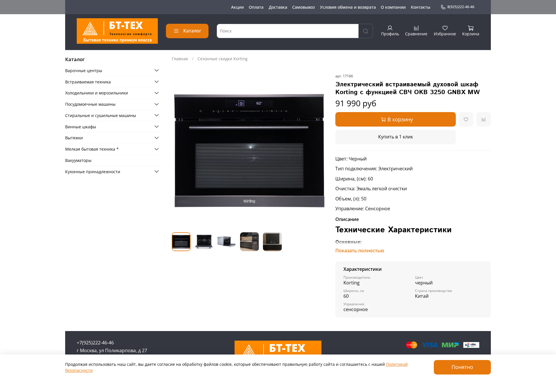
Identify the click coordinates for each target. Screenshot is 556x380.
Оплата (256, 7)
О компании (393, 7)
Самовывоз (303, 7)
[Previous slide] (180, 151)
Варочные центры (83, 70)
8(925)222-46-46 (460, 6)
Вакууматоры (78, 160)
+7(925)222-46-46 (95, 342)
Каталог (192, 31)
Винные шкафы (80, 126)
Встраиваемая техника (88, 81)
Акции (237, 7)
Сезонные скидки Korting (222, 58)
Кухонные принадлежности (92, 171)
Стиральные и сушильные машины (100, 115)
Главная (180, 58)
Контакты (420, 7)
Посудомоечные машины (90, 104)
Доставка (278, 7)
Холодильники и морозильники (96, 93)
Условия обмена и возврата (348, 7)
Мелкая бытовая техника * (92, 149)
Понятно (462, 366)
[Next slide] (319, 151)
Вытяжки (74, 137)
